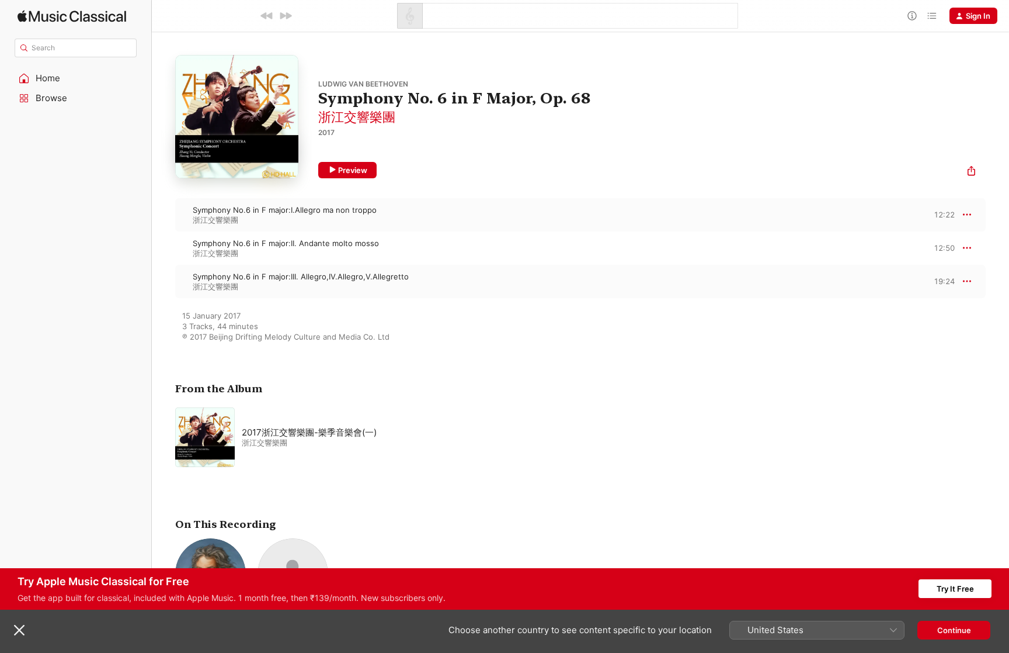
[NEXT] (285, 15)
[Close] (19, 630)
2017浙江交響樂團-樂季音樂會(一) (309, 432)
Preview (352, 170)
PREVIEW (942, 214)
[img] (72, 16)
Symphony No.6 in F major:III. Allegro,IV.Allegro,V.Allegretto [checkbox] (301, 276)
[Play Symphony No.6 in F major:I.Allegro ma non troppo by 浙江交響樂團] (163, 214)
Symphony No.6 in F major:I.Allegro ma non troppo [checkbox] (285, 210)
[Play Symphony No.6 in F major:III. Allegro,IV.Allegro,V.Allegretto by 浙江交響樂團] (163, 281)
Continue (954, 630)
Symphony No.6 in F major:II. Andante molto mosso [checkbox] (286, 243)
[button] (76, 78)
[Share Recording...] (971, 172)
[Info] (912, 16)
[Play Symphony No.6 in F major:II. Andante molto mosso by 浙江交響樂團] (163, 248)
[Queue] (932, 16)
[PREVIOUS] (267, 15)
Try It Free (955, 588)
